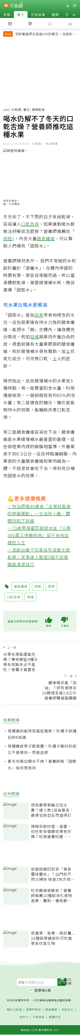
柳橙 (7, 238)
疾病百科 (67, 1009)
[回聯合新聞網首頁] (6, 6)
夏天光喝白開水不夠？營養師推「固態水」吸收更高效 (42, 764)
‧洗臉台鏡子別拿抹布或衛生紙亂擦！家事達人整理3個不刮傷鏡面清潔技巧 (38, 557)
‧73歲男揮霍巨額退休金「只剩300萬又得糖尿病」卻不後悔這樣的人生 (39, 535)
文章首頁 (39, 1017)
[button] (74, 14)
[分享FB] (10, 23)
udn (6, 109)
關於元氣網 (14, 1009)
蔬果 (39, 315)
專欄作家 (55, 1017)
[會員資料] (67, 5)
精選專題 (51, 1009)
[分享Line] (30, 23)
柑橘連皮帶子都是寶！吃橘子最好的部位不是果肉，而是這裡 (42, 749)
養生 (20, 14)
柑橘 (34, 337)
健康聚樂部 (33, 1009)
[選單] (74, 5)
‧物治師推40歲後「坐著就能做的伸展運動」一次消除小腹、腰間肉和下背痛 (39, 513)
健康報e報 (42, 990)
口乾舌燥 (30, 224)
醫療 (55, 14)
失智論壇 (38, 14)
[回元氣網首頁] (16, 5)
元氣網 (16, 109)
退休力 (23, 1017)
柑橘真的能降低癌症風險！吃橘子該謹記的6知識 (42, 734)
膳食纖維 (46, 238)
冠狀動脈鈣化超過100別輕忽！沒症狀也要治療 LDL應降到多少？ (45, 34)
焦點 (7, 14)
